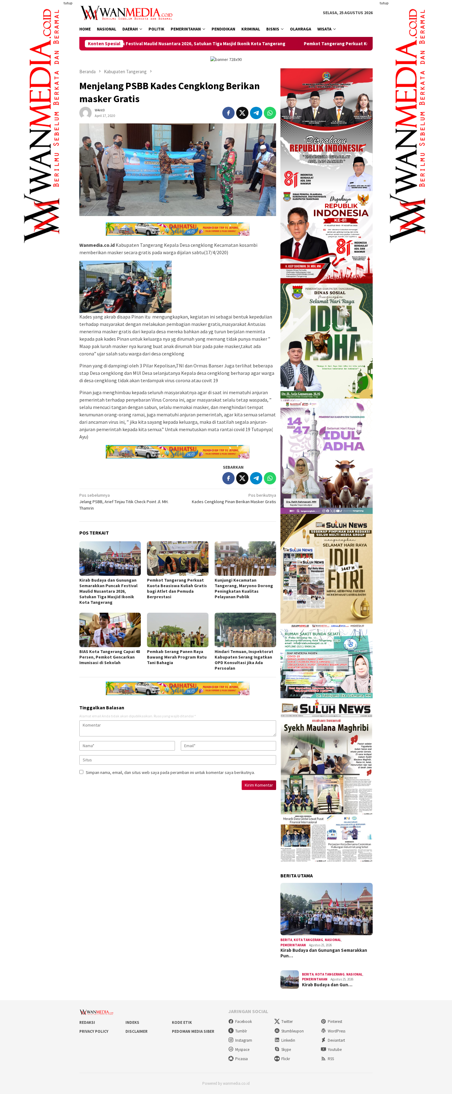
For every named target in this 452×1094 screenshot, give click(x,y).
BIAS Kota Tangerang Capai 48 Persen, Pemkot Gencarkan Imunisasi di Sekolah (109, 657)
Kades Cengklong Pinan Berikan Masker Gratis (234, 498)
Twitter (287, 1021)
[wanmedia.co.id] (127, 12)
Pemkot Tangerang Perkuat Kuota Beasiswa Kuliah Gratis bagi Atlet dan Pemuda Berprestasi (339, 43)
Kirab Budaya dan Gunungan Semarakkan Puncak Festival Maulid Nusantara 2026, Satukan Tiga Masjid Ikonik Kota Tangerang (108, 591)
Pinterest (335, 1021)
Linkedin (288, 1040)
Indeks (132, 1022)
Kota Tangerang (308, 940)
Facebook (243, 1021)
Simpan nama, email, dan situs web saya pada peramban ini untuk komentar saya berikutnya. (170, 772)
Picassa (241, 1058)
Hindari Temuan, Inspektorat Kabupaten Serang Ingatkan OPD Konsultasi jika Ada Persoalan (244, 660)
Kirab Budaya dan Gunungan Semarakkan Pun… (323, 953)
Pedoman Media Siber (193, 1031)
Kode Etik (182, 1022)
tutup (68, 3)
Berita (286, 940)
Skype (286, 1049)
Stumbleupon (292, 1031)
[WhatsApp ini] (270, 113)
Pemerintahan (293, 945)
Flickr (285, 1058)
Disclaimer (136, 1031)
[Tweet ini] (242, 113)
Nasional (333, 940)
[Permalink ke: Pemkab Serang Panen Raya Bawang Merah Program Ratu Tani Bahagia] (177, 630)
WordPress (336, 1031)
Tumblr (241, 1031)
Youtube (335, 1049)
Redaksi (87, 1022)
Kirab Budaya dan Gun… (327, 985)
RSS (331, 1058)
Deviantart (336, 1040)
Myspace (242, 1049)
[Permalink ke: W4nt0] (85, 112)
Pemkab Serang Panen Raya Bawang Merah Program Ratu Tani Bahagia (177, 657)
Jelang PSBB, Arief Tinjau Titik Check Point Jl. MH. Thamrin (124, 501)
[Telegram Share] (256, 113)
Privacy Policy (93, 1031)
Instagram (243, 1040)
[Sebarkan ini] (228, 113)
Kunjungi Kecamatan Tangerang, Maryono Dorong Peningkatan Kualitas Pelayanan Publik (244, 588)
